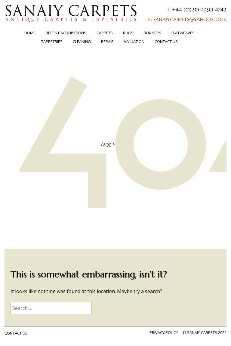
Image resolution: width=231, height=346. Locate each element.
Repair (107, 41)
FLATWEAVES (183, 33)
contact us (16, 333)
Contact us (166, 41)
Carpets (105, 33)
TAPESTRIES (52, 41)
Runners (152, 33)
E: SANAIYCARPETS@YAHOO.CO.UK (187, 19)
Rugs (128, 33)
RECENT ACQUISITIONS (66, 33)
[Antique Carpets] (71, 16)
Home (29, 33)
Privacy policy (163, 332)
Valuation (134, 41)
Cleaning (82, 41)
